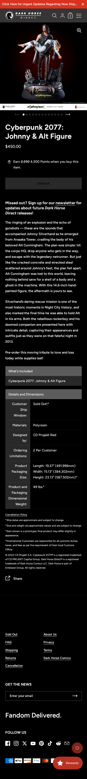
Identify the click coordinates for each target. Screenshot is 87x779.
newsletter (65, 202)
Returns (10, 658)
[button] (23, 115)
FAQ (8, 642)
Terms (48, 650)
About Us (50, 634)
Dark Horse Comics (57, 658)
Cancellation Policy (16, 514)
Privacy (49, 642)
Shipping (11, 650)
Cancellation (14, 666)
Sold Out (11, 634)
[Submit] (74, 696)
